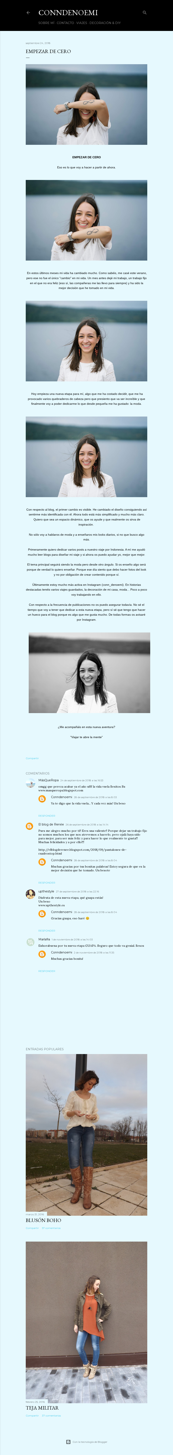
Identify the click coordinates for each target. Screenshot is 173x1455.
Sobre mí (46, 23)
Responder (46, 815)
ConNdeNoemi (68, 12)
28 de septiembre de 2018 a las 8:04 (95, 860)
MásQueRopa (48, 780)
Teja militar (42, 1407)
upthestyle (46, 891)
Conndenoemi (61, 797)
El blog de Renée (51, 824)
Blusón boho (43, 1220)
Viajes (81, 23)
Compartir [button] (32, 758)
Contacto (65, 23)
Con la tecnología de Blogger (90, 1441)
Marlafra (44, 939)
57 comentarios (51, 1228)
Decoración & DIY (105, 23)
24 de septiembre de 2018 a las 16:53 (81, 780)
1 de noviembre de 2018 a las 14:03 (72, 939)
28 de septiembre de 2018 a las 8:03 (95, 797)
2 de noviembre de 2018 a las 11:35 (94, 952)
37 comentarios (51, 1415)
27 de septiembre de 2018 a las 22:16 (77, 891)
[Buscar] (144, 12)
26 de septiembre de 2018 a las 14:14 (87, 824)
